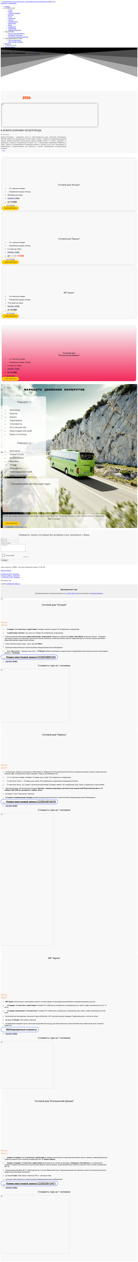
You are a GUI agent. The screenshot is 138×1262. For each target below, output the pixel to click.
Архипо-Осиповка (14, 13)
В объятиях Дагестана (15, 35)
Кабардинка (12, 23)
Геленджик (11, 18)
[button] (9, 205)
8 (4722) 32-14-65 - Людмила (10, 574)
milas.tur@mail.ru (10, 47)
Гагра (10, 16)
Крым (10, 25)
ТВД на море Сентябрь (15, 42)
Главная (7, 6)
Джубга (10, 20)
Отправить (5, 560)
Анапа (10, 11)
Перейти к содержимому (9, 3)
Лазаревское (12, 27)
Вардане (11, 15)
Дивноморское (13, 21)
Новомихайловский (14, 30)
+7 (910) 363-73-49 (72, 593)
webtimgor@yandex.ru (13, 583)
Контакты (8, 43)
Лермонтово (12, 28)
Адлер (10, 10)
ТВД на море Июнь (14, 40)
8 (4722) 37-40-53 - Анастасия (10, 575)
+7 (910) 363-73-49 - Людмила (10, 577)
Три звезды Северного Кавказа (18, 37)
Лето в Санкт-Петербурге (16, 33)
